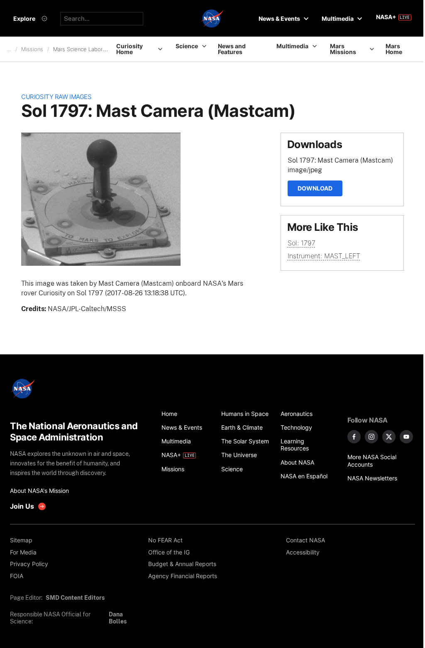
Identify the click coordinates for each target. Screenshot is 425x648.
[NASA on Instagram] (371, 436)
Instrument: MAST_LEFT (324, 256)
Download (315, 188)
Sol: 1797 (301, 243)
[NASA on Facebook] (354, 436)
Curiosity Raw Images (56, 97)
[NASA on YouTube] (406, 436)
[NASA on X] (389, 436)
